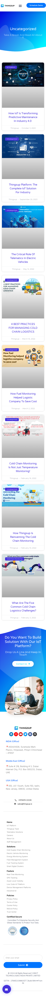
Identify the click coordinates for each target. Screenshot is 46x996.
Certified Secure (14, 917)
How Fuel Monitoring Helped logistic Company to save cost (23, 397)
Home (9, 822)
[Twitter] (25, 734)
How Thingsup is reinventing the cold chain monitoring (23, 537)
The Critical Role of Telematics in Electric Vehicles (23, 258)
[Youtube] (21, 734)
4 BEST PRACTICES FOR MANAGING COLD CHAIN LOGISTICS (23, 328)
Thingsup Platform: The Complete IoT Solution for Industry (23, 188)
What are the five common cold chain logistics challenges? (23, 607)
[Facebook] (30, 734)
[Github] (35, 734)
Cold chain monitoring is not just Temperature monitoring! (23, 467)
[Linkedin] (11, 734)
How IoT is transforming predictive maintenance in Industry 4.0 (23, 117)
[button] (20, 5)
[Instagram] (16, 734)
